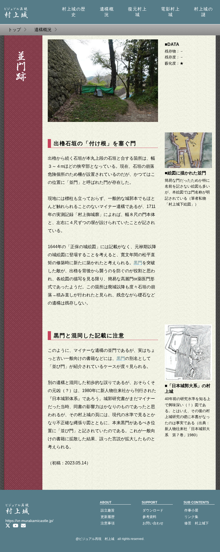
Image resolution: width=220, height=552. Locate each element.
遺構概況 (107, 12)
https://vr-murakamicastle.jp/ (29, 521)
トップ (14, 29)
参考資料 (149, 517)
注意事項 (108, 523)
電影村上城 (170, 12)
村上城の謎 (203, 12)
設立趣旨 (108, 510)
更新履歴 (108, 517)
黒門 (138, 262)
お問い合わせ (152, 523)
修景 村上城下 (196, 523)
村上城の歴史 (74, 12)
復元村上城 (137, 12)
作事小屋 (191, 510)
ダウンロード (152, 510)
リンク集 (191, 517)
